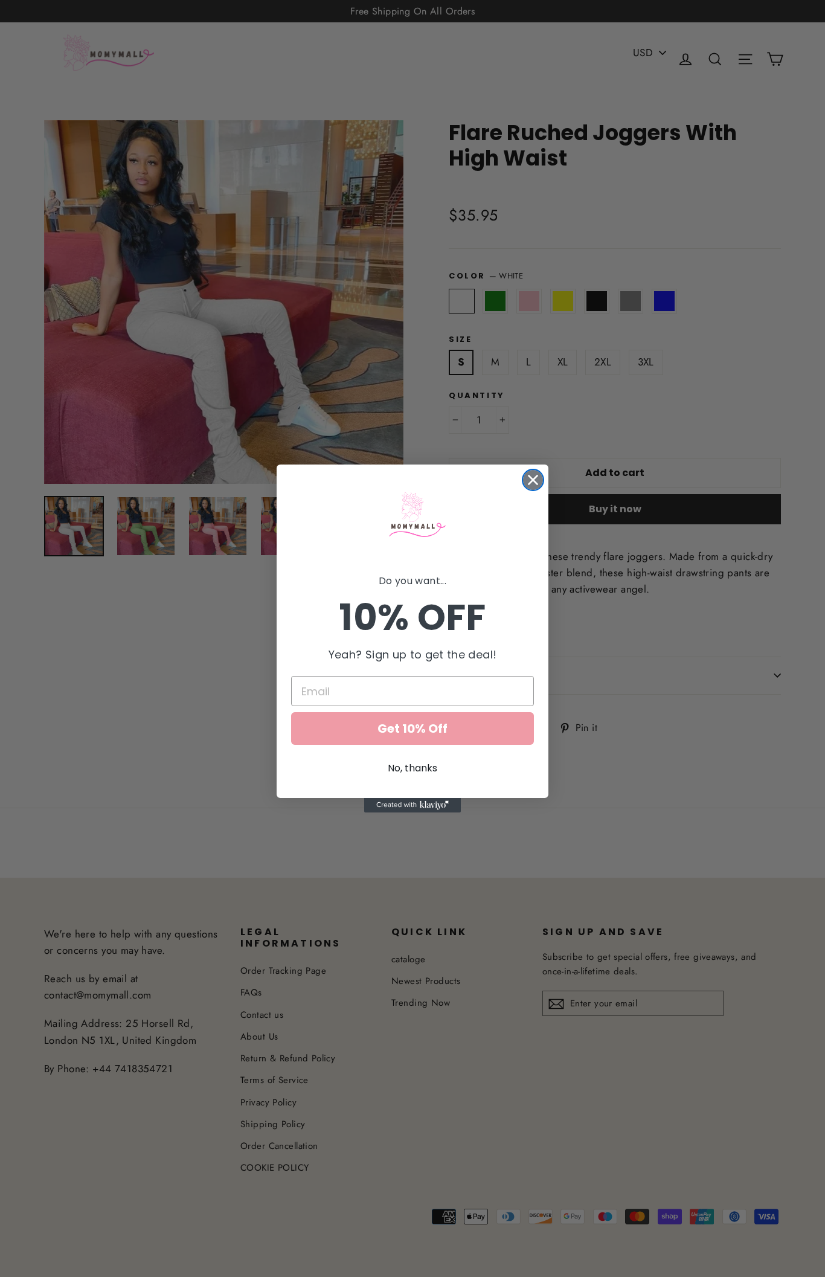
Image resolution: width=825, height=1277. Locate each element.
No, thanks (412, 768)
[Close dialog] (533, 480)
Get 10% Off (412, 728)
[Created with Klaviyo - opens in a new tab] (412, 805)
